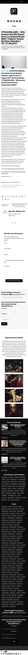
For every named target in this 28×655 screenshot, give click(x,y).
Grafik (14, 486)
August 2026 (4, 506)
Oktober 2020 (5, 552)
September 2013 (5, 604)
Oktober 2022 (5, 536)
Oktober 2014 (5, 597)
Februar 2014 (10, 599)
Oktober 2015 (20, 590)
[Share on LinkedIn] (14, 196)
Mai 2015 (3, 595)
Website (6, 254)
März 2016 (4, 588)
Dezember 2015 (5, 590)
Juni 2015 (23, 592)
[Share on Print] (8, 199)
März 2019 (14, 563)
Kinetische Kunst (20, 488)
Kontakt (3, 1)
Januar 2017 (4, 581)
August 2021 (12, 545)
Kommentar (7, 266)
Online (19, 495)
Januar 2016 (16, 588)
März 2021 (14, 547)
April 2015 (9, 595)
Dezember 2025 (5, 511)
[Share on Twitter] (8, 196)
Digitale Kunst (14, 481)
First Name (4, 308)
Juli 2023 (18, 529)
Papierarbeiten (11, 497)
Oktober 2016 (5, 583)
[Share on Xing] (2, 199)
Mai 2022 (13, 538)
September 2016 (12, 583)
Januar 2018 (16, 572)
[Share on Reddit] (25, 196)
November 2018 (19, 565)
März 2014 (4, 599)
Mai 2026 (20, 506)
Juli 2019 (18, 561)
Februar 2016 (10, 588)
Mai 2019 (3, 563)
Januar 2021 (4, 549)
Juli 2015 (18, 592)
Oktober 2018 (5, 567)
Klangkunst (4, 490)
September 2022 (12, 536)
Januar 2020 (16, 556)
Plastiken (24, 497)
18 (2, 205)
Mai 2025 (3, 515)
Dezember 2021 (5, 542)
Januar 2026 (21, 508)
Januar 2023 (4, 533)
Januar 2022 (16, 540)
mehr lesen (4, 437)
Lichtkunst (17, 490)
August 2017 (12, 576)
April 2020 (19, 554)
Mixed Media (8, 493)
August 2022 (19, 536)
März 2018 (4, 572)
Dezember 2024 (11, 518)
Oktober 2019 (20, 558)
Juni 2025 (23, 513)
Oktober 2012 (12, 606)
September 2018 (12, 567)
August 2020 (19, 552)
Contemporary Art (14, 203)
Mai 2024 (13, 522)
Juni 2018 (8, 570)
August (4, 205)
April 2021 (9, 547)
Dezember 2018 (11, 565)
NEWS (22, 493)
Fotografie (9, 486)
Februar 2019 (20, 563)
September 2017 (5, 576)
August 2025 (12, 513)
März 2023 (14, 531)
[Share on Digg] (16, 196)
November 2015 (12, 590)
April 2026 (4, 508)
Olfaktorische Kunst (12, 495)
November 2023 (12, 527)
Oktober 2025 (20, 511)
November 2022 (19, 533)
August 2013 (12, 604)
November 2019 (12, 558)
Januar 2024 (16, 524)
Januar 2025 (4, 518)
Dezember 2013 (5, 601)
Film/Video (4, 486)
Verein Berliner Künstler (20, 206)
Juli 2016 (3, 586)
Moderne (14, 493)
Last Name (4, 313)
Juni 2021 (23, 545)
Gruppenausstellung (21, 203)
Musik (18, 493)
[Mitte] (13, 204)
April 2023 (9, 531)
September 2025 (5, 513)
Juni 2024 (8, 522)
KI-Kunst (14, 488)
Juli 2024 (3, 522)
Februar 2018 (10, 572)
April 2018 (19, 570)
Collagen (3, 479)
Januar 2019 (4, 565)
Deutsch (24, 1)
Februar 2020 (10, 556)
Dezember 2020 (11, 549)
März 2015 (14, 595)
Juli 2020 (3, 554)
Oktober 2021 (20, 542)
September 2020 (12, 552)
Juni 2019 (23, 561)
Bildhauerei (23, 477)
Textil (12, 499)
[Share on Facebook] (2, 196)
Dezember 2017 (5, 574)
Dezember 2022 (11, 533)
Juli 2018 (3, 570)
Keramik (9, 488)
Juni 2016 (8, 586)
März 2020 (4, 556)
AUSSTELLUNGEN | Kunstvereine (17, 205)
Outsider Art (4, 497)
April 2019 (9, 563)
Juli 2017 (18, 576)
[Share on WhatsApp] (5, 196)
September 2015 (5, 592)
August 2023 (12, 529)
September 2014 (12, 597)
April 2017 (9, 579)
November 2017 (12, 574)
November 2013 (12, 601)
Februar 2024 (10, 524)
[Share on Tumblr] (19, 196)
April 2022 (19, 538)
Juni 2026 (15, 506)
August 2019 (12, 561)
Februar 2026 (15, 508)
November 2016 (19, 581)
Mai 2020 (13, 554)
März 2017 (14, 579)
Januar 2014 (16, 599)
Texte (8, 499)
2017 (7, 205)
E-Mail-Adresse (8, 248)
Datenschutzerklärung (11, 648)
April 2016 (19, 586)
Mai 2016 (13, 586)
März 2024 (4, 524)
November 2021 (12, 542)
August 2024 (19, 520)
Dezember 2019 (5, 558)
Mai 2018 (13, 570)
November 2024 (19, 518)
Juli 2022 (3, 538)
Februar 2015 (20, 595)
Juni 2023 (23, 529)
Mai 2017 (3, 579)
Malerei (21, 490)
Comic (8, 479)
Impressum (9, 1)
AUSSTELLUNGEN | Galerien (20, 204)
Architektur (11, 477)
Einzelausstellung (13, 484)
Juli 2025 (18, 513)
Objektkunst (4, 495)
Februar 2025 (20, 515)
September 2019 (5, 561)
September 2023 (5, 529)
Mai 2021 (3, 547)
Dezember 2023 (5, 527)
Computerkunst (13, 479)
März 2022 (4, 540)
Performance (18, 497)
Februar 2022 (10, 540)
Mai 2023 (3, 531)
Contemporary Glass (6, 481)
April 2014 (19, 597)
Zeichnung (17, 499)
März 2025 (14, 515)
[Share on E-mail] (5, 199)
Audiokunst (17, 477)
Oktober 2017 (20, 574)
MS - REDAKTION (5, 204)
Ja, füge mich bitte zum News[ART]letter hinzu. (14, 261)
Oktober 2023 (20, 527)
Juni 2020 (8, 554)
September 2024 (12, 520)
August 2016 (19, 583)
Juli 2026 (10, 506)
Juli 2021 (18, 545)
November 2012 (5, 606)
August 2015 (12, 592)
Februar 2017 (20, 579)
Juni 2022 (8, 538)
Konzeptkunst (11, 490)
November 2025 (12, 511)
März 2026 (9, 508)
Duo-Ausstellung (21, 481)
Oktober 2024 (5, 520)
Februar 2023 (20, 531)
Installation (4, 488)
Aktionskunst (4, 477)
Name (5, 242)
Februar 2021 (20, 547)
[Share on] (22, 196)
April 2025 (9, 515)
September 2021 (5, 545)
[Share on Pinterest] (11, 196)
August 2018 (19, 567)
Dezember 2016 (11, 581)
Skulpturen (4, 499)
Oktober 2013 (20, 601)
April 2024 (19, 522)
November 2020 (19, 549)
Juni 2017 (23, 576)
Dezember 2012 (19, 604)
